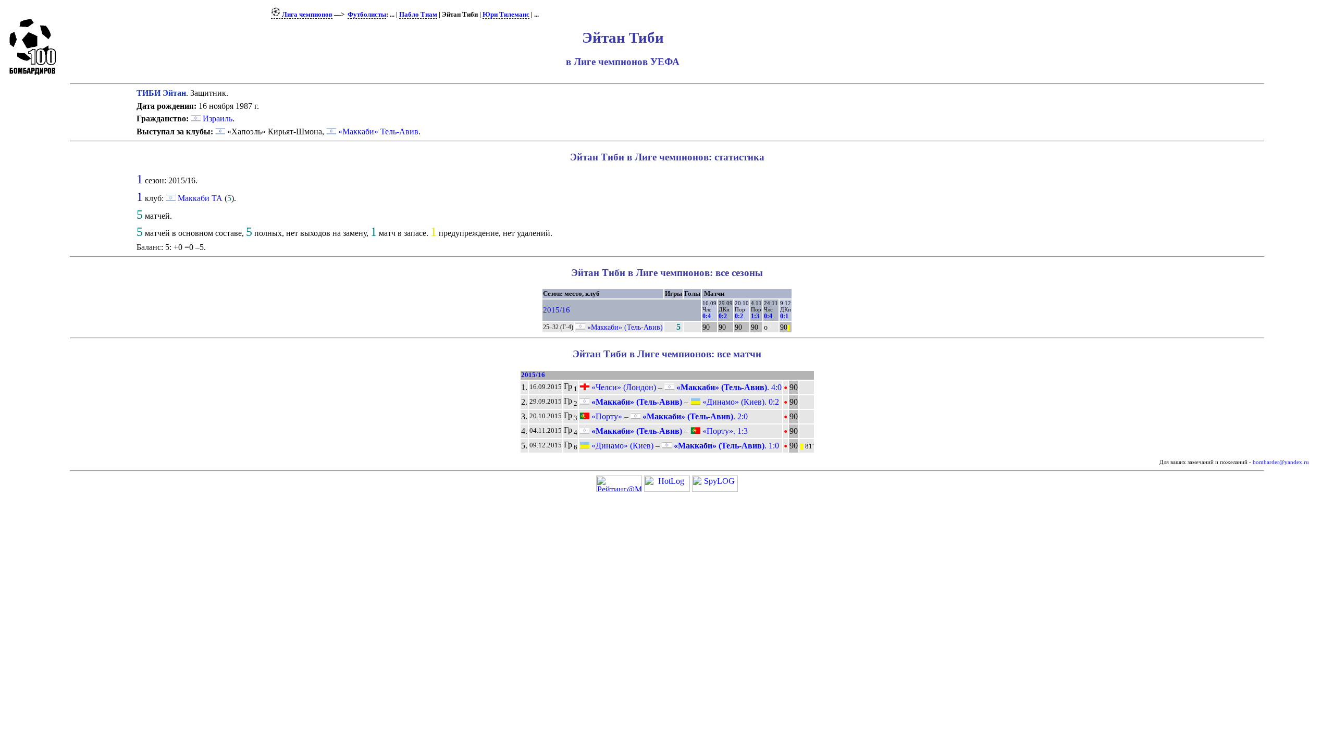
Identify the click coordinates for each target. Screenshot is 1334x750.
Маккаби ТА (200, 198)
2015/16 (556, 310)
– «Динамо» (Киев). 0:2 (684, 401)
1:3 (755, 316)
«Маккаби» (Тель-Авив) (625, 327)
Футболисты (367, 14)
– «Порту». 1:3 (668, 431)
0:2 (723, 316)
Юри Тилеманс (506, 14)
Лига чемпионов (306, 14)
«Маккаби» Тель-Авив (378, 131)
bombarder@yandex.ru (1281, 462)
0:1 (784, 316)
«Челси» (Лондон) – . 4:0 (685, 387)
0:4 (706, 316)
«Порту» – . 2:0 (668, 416)
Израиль (216, 118)
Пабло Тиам (418, 14)
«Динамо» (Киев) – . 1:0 (684, 445)
